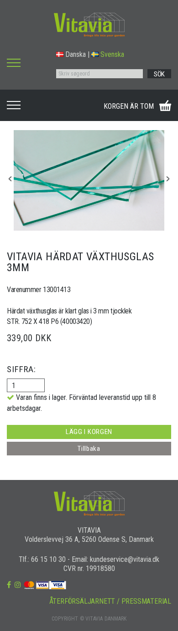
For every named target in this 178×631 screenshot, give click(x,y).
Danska (75, 54)
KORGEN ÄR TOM (129, 106)
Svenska (112, 54)
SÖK (159, 74)
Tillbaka (89, 448)
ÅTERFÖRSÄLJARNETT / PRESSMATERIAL (110, 601)
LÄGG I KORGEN (89, 432)
